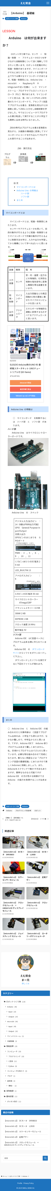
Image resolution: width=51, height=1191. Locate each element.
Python (12, 1066)
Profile (19, 1183)
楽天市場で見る (25, 389)
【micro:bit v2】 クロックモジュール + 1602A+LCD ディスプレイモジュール (22, 1143)
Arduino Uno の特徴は (27, 190)
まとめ (20, 200)
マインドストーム (15, 1036)
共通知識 (12, 1041)
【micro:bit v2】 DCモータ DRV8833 (20, 1120)
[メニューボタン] (48, 3)
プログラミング (16, 1056)
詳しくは (25, 983)
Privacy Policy (29, 1183)
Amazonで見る (25, 382)
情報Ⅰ (12, 1085)
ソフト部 (25, 196)
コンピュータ (14, 1051)
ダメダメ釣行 (14, 1101)
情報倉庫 (11, 1046)
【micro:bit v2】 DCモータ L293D (19, 1126)
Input (12, 1011)
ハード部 (25, 193)
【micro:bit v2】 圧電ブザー (16, 1137)
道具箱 (11, 1081)
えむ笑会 (25, 3)
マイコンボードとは (26, 186)
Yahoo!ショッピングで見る (25, 396)
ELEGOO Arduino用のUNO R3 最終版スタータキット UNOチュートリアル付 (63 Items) (25, 368)
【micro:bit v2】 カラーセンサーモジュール (22, 1131)
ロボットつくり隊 (12, 18)
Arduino (23, 18)
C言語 (12, 1061)
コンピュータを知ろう (17, 1071)
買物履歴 (11, 1091)
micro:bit (12, 1021)
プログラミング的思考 (23, 810)
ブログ (11, 1076)
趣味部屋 (11, 1096)
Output (13, 1016)
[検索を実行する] (45, 1158)
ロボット (38, 810)
